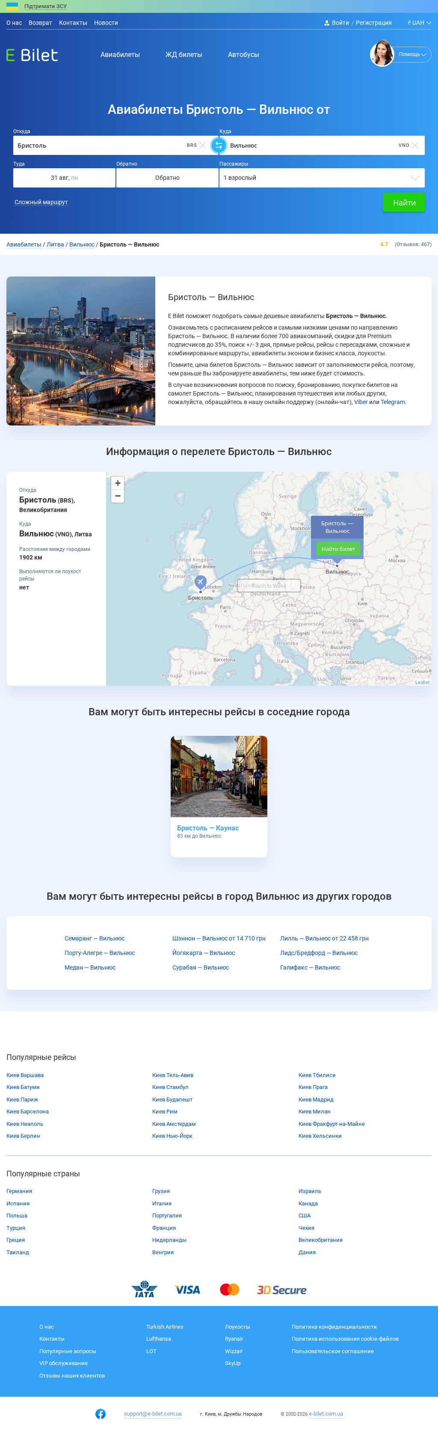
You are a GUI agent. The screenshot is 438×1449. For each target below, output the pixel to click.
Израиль (310, 1191)
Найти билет (338, 549)
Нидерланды (169, 1240)
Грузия (161, 1191)
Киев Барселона (27, 1111)
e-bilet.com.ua (326, 1413)
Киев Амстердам (174, 1124)
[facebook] (100, 1414)
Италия (162, 1203)
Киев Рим (165, 1111)
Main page (24, 52)
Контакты (73, 22)
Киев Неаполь (24, 1124)
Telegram (393, 402)
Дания (307, 1252)
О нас (14, 22)
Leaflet (422, 681)
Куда (225, 131)
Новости (106, 22)
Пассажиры (233, 164)
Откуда (21, 131)
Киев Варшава (25, 1075)
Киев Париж (22, 1099)
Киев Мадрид (316, 1099)
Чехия (306, 1228)
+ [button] (118, 483)
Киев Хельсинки (320, 1136)
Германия (19, 1191)
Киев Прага (313, 1087)
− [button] (118, 496)
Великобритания (321, 1240)
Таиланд (17, 1252)
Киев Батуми (23, 1087)
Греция (15, 1240)
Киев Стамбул (170, 1087)
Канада (308, 1203)
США (305, 1215)
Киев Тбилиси (317, 1075)
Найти (404, 202)
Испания (18, 1203)
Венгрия (163, 1252)
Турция (15, 1228)
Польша (16, 1215)
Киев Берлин (23, 1136)
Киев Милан (315, 1111)
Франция (164, 1228)
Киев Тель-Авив (172, 1075)
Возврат (40, 22)
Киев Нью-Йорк (172, 1136)
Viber (361, 402)
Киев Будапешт (172, 1099)
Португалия (167, 1215)
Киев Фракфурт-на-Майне (332, 1124)
